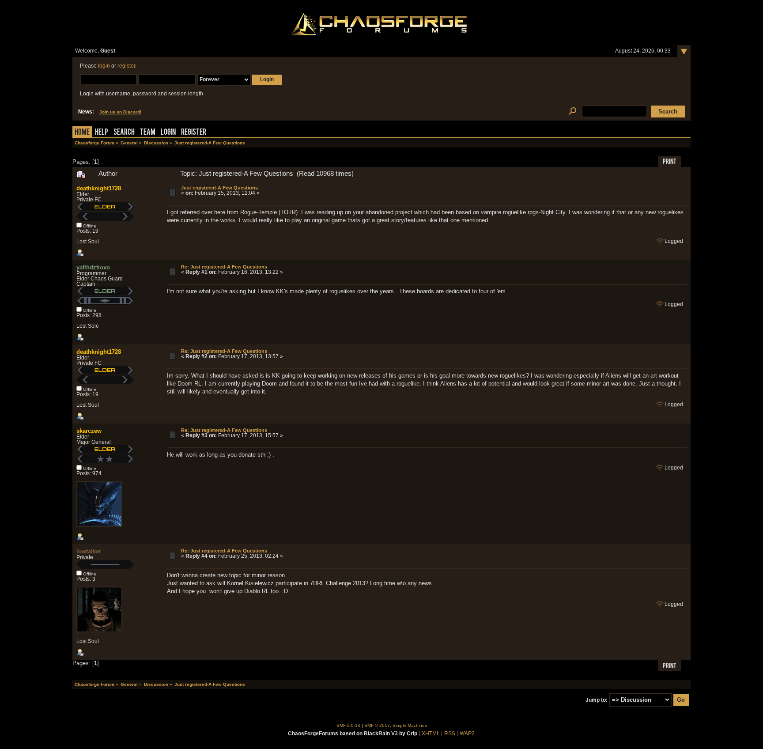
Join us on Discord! (120, 112)
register (126, 65)
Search (124, 132)
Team (147, 132)
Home (82, 132)
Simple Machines (410, 725)
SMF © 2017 (377, 725)
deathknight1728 (98, 188)
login (104, 65)
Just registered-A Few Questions (219, 187)
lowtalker (88, 551)
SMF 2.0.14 (348, 725)
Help (101, 132)
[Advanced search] (572, 111)
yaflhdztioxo (93, 267)
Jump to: (596, 700)
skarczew (89, 430)
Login (168, 132)
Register (193, 132)
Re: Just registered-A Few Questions (224, 266)
